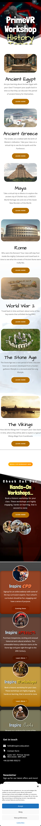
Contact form (13, 751)
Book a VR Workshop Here (20, 464)
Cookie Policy (20, 823)
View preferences (20, 818)
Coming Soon (20, 608)
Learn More (20, 102)
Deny (20, 812)
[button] (38, 786)
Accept (20, 806)
